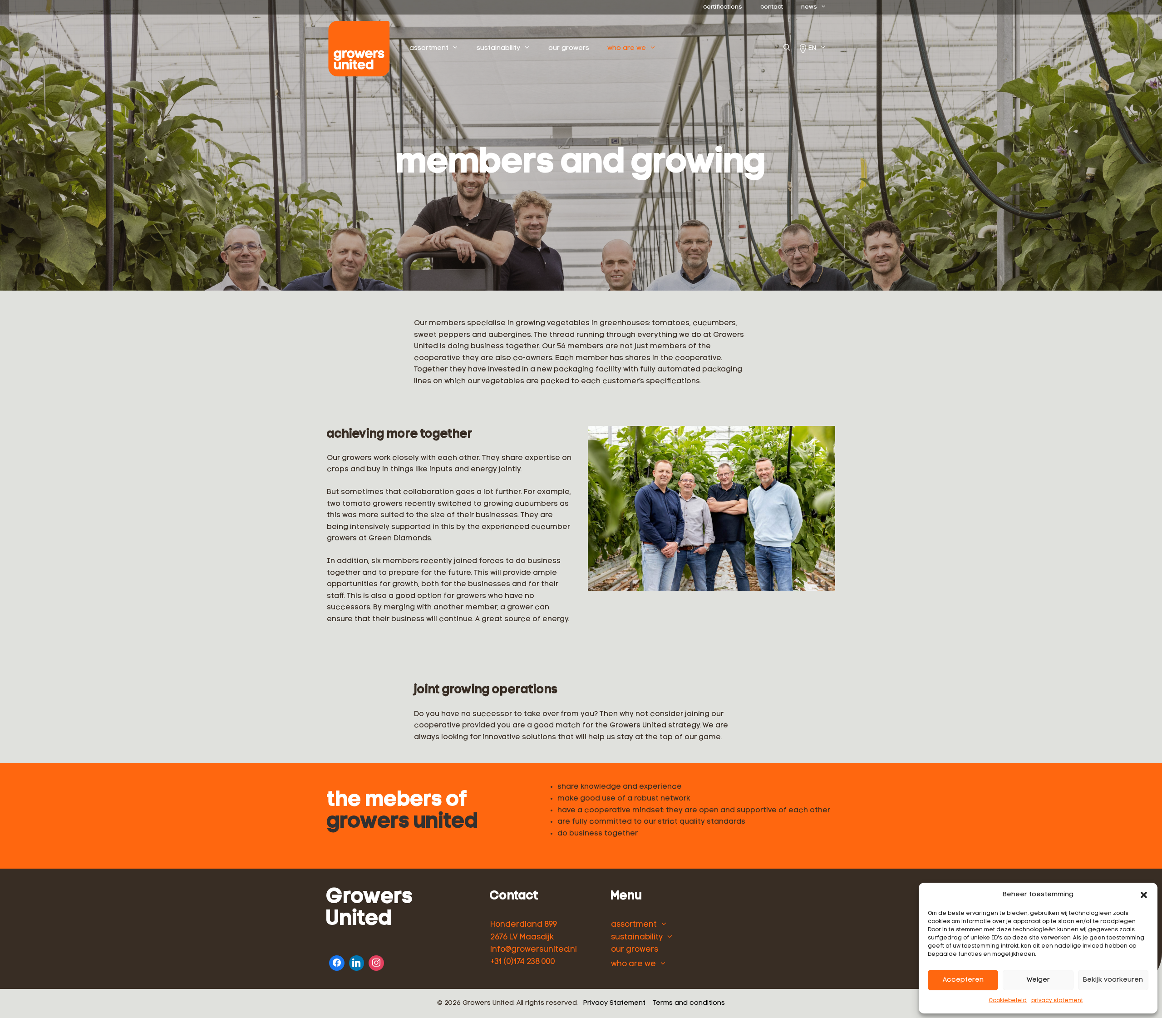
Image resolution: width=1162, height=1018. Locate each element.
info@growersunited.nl (533, 950)
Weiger (1038, 980)
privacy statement (1057, 1000)
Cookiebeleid (1008, 1000)
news (809, 7)
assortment (428, 48)
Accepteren (963, 980)
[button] (1143, 894)
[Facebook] (337, 962)
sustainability (498, 48)
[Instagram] (376, 962)
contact (771, 7)
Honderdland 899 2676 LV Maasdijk (523, 931)
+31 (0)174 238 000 (522, 962)
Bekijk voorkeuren (1113, 980)
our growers (568, 48)
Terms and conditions (689, 1003)
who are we (626, 48)
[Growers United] (361, 49)
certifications (722, 7)
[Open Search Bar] (786, 49)
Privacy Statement (614, 1003)
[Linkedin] (357, 962)
